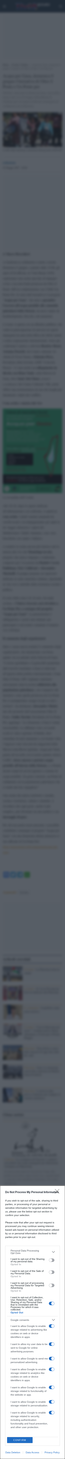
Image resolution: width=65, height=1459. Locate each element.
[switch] (51, 1260)
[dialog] (32, 1322)
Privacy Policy (52, 1452)
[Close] (58, 1192)
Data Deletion (12, 1452)
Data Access (32, 1452)
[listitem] (32, 1251)
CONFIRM (19, 1440)
